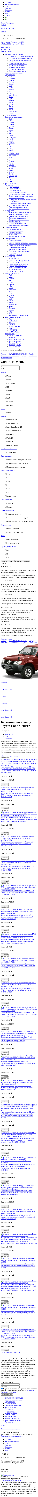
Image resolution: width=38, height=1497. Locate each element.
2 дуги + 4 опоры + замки (16, 532)
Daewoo (11, 82)
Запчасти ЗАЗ (13, 337)
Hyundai (11, 89)
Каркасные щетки (15, 229)
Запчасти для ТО (15, 345)
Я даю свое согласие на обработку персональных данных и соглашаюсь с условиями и (19, 1390)
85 (8, 554)
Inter (8, 394)
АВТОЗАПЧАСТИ (15, 335)
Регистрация (10, 23)
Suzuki (11, 108)
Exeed (11, 130)
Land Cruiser (33, 356)
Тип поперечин (6, 456)
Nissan (11, 97)
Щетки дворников (11, 227)
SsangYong (12, 166)
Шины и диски (14, 201)
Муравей (10, 405)
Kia (10, 91)
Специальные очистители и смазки (21, 196)
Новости (8, 8)
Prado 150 (10, 438)
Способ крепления (7, 510)
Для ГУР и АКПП (15, 190)
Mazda (11, 150)
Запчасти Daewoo (15, 343)
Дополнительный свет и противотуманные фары (17, 248)
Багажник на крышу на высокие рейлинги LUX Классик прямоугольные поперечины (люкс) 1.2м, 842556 (18, 1265)
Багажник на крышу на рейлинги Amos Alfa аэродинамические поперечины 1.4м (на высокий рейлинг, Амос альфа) (18, 1217)
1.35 (8, 489)
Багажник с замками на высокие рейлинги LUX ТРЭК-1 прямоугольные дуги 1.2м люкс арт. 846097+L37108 (17, 795)
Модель (3, 416)
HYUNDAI (13, 330)
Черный (9, 507)
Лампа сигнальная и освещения (20, 245)
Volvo (11, 306)
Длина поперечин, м (8, 470)
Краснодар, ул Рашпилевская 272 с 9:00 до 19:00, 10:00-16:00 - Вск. (12, 43)
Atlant (9, 380)
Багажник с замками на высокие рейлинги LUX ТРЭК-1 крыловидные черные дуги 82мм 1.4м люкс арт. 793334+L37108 (19, 1014)
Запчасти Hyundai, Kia (16, 339)
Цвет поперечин (6, 500)
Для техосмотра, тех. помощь (19, 260)
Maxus (11, 152)
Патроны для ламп (15, 255)
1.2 (8, 478)
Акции (7, 12)
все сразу (10, 756)
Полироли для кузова (16, 198)
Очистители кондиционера (18, 205)
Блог (6, 13)
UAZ (10, 179)
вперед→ (17, 756)
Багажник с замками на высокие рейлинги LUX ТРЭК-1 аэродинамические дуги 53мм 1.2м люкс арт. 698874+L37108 (18, 1337)
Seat (10, 299)
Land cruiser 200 (12, 423)
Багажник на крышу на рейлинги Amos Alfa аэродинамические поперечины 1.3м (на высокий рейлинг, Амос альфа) (18, 1063)
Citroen (11, 80)
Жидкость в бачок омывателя (19, 209)
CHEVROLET (14, 332)
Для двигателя (14, 187)
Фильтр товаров (6, 358)
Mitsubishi (12, 155)
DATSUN (12, 324)
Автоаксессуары (10, 256)
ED (8, 387)
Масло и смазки (10, 183)
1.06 (8, 474)
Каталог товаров (6, 51)
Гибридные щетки (15, 233)
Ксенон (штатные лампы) (18, 242)
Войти (3, 23)
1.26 (8, 481)
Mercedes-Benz (14, 154)
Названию (8, 738)
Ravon (11, 102)
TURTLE (10, 402)
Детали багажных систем (17, 71)
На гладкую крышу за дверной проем (20, 521)
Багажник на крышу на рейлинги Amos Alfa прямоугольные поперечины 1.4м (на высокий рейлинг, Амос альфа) (17, 1087)
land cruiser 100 (12, 420)
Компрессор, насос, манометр (19, 264)
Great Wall (12, 137)
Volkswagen (13, 111)
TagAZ (11, 172)
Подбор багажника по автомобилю (21, 56)
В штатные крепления (14, 514)
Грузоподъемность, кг (8, 546)
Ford (10, 86)
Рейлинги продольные (17, 69)
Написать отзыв (6, 639)
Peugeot (11, 100)
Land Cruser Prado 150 (14, 431)
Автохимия (9, 185)
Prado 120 (10, 434)
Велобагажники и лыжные (18, 62)
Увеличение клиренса (12, 273)
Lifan (10, 148)
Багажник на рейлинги (17, 67)
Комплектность (6, 525)
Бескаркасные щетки (16, 231)
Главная (3, 354)
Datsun (11, 84)
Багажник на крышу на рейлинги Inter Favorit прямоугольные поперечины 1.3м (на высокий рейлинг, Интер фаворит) (17, 1192)
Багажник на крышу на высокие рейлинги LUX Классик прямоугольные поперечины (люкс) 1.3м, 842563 (18, 1312)
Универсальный (12, 445)
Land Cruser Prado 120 (14, 427)
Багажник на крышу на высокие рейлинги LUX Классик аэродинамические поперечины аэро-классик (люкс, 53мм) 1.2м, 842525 (17, 1140)
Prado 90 (10, 442)
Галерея (7, 15)
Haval (11, 139)
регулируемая (11, 496)
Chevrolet (12, 78)
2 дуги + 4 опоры (13, 529)
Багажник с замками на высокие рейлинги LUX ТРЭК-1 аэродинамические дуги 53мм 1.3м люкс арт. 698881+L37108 (18, 965)
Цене (6, 736)
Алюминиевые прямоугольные (17, 463)
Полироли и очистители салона (20, 203)
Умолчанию (9, 734)
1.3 (8, 485)
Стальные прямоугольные (16, 467)
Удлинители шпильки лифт (18, 315)
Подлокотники (10, 75)
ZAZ (10, 177)
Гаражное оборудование (17, 223)
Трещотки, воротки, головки (19, 220)
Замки (3, 536)
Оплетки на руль (10, 115)
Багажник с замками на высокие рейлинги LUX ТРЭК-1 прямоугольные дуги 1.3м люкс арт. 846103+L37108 (17, 843)
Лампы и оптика (10, 238)
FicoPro (9, 391)
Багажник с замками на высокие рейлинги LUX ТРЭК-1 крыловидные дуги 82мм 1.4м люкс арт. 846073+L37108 (17, 990)
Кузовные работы (15, 222)
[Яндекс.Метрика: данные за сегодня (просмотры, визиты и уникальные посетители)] (7, 1475)
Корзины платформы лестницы (20, 60)
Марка (3, 409)
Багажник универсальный (18, 64)
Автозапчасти (9, 334)
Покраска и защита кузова (18, 207)
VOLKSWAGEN (14, 326)
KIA (10, 286)
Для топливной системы (17, 192)
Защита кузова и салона (13, 317)
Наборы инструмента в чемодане (20, 212)
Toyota (11, 110)
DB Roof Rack (12, 383)
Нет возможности (13, 543)
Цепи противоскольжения (14, 73)
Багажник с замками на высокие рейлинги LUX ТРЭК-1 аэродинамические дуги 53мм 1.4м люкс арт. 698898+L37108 (18, 892)
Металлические (12, 539)
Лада (10, 93)
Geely (11, 135)
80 (8, 550)
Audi (10, 76)
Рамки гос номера (15, 269)
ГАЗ (10, 181)
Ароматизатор (14, 258)
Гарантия (8, 6)
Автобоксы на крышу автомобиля (20, 58)
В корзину (5, 784)
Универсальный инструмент (19, 214)
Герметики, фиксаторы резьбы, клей (21, 194)
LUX (8, 398)
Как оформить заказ (12, 4)
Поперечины (11, 452)
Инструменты (9, 211)
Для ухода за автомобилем (18, 266)
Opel (10, 98)
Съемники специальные (17, 218)
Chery (11, 113)
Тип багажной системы (9, 449)
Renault (11, 104)
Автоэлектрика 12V (16, 262)
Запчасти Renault (15, 341)
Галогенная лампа (15, 240)
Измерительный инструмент (19, 225)
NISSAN (12, 323)
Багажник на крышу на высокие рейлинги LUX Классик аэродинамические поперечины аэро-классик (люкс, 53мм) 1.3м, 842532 (17, 941)
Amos (9, 376)
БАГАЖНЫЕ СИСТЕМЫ (14, 54)
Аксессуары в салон (16, 271)
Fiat (10, 132)
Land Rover (13, 95)
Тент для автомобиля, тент (18, 267)
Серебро (10, 503)
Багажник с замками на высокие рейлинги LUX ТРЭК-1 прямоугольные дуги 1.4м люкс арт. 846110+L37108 (17, 868)
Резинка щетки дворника (17, 236)
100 (8, 557)
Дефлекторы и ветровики (13, 117)
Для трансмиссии (15, 188)
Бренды (3, 372)
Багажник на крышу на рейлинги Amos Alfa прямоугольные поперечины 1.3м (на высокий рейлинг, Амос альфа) (17, 917)
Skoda (11, 106)
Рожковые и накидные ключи (19, 216)
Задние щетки (14, 234)
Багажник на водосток (16, 65)
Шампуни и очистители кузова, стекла (22, 200)
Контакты (8, 10)
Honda (11, 87)
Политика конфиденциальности (12, 1436)
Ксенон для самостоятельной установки (23, 244)
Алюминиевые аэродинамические (19, 460)
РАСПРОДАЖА (14, 346)
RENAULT (13, 321)
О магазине (9, 2)
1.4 (8, 492)
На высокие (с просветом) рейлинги (19, 518)
